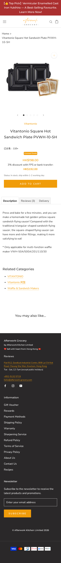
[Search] (50, 21)
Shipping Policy (13, 422)
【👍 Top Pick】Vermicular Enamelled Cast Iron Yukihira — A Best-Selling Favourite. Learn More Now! (30, 8)
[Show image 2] (27, 115)
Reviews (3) (28, 201)
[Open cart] (56, 21)
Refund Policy (12, 440)
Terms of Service (14, 446)
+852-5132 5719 (12, 376)
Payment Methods (14, 416)
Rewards (9, 411)
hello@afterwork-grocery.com (18, 379)
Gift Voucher (11, 405)
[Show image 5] (37, 115)
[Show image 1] (23, 115)
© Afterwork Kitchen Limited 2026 (30, 530)
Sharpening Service (15, 434)
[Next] (43, 115)
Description (10, 201)
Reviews (9, 356)
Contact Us (10, 464)
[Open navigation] (4, 21)
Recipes (8, 469)
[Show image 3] (30, 115)
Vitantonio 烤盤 (16, 282)
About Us (9, 458)
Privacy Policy (12, 452)
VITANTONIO (15, 276)
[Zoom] (54, 55)
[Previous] (17, 115)
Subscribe (17, 513)
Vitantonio (30, 123)
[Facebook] (5, 386)
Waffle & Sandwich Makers (23, 288)
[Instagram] (13, 386)
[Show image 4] (34, 115)
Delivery (44, 201)
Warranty (9, 428)
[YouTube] (21, 386)
